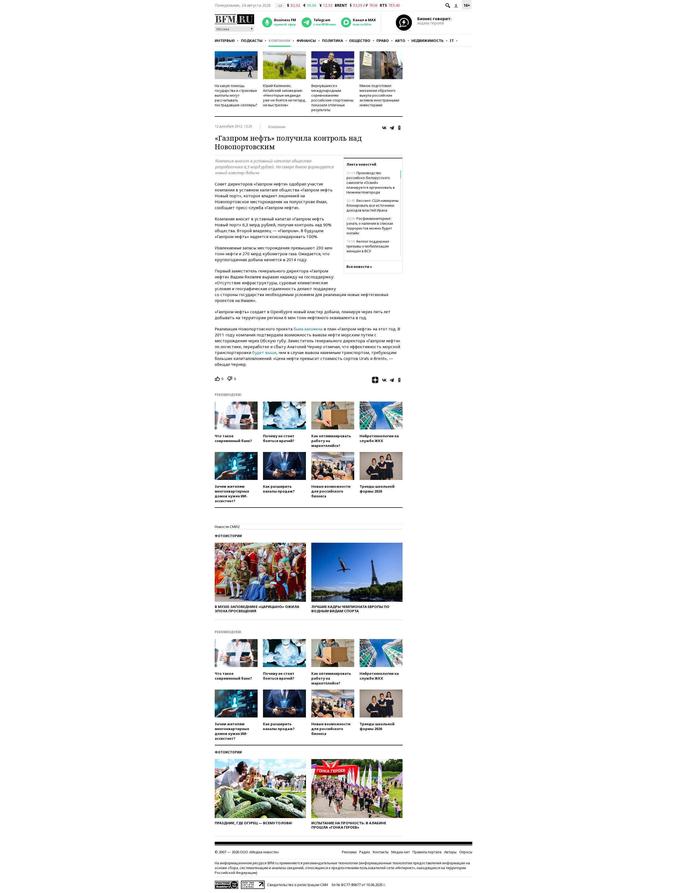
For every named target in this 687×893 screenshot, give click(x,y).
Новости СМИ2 (227, 526)
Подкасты (251, 40)
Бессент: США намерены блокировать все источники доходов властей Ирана (372, 205)
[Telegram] (392, 128)
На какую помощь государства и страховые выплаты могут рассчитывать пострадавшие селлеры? (236, 95)
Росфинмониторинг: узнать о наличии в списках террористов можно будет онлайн (369, 225)
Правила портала (426, 852)
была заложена (308, 328)
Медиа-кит (400, 852)
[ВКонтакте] (384, 128)
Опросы (465, 852)
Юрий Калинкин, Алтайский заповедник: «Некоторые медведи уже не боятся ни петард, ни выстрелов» (284, 95)
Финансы (306, 40)
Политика (332, 40)
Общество (359, 40)
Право (383, 40)
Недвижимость (427, 40)
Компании (279, 40)
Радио (364, 852)
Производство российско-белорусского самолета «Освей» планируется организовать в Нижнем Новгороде (370, 182)
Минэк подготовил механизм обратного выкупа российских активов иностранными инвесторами (379, 95)
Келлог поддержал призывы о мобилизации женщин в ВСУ (367, 246)
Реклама (349, 852)
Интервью (225, 40)
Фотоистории (228, 536)
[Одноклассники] (399, 128)
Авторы (450, 852)
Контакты (381, 852)
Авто (400, 40)
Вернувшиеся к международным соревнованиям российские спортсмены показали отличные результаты (332, 97)
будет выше (264, 352)
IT (452, 40)
